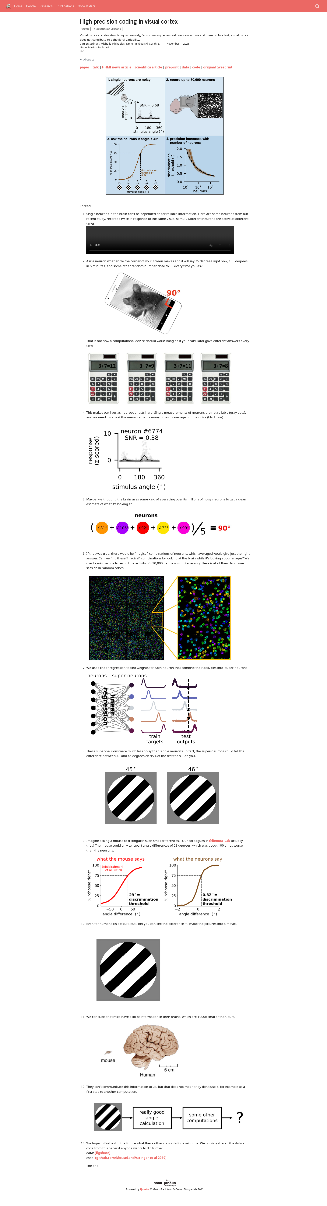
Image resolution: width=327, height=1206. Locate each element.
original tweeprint (217, 67)
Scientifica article (148, 67)
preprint (172, 67)
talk (96, 67)
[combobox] (317, 6)
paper (84, 67)
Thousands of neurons (107, 29)
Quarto (144, 1189)
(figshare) (102, 1153)
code (196, 67)
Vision (85, 29)
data (185, 67)
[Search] (317, 6)
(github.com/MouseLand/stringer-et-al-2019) (131, 1158)
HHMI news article (116, 67)
